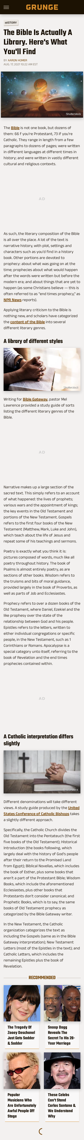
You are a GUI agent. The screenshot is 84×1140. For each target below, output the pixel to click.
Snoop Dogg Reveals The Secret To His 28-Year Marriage (61, 1035)
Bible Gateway (35, 399)
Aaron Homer (17, 60)
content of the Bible (27, 322)
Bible (15, 127)
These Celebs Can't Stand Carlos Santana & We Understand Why (61, 1105)
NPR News (13, 300)
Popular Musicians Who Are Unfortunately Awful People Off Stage (22, 1105)
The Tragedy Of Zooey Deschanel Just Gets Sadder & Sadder (21, 1035)
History (11, 22)
